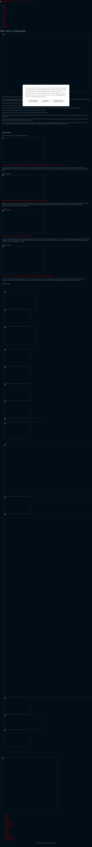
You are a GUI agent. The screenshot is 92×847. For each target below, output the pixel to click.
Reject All (45, 101)
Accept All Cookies (58, 101)
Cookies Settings (33, 101)
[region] (46, 95)
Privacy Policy (61, 95)
